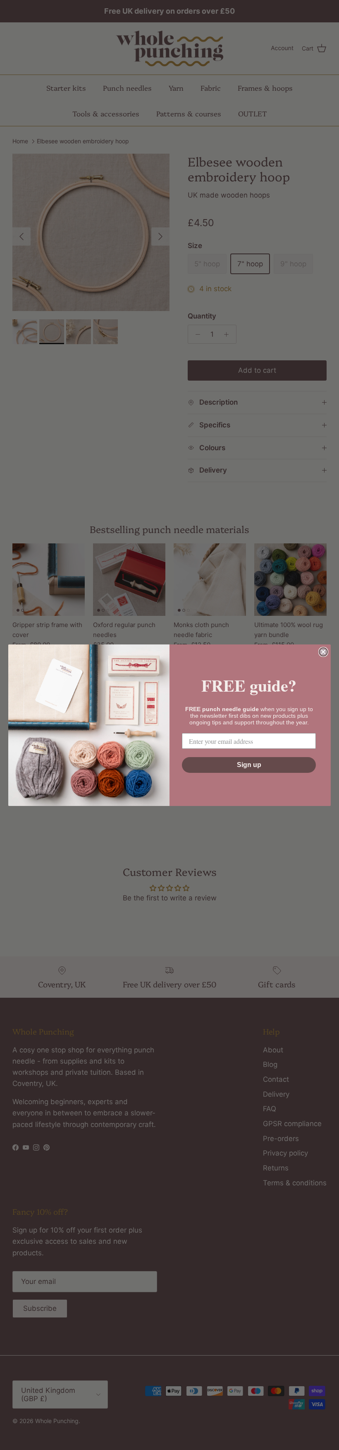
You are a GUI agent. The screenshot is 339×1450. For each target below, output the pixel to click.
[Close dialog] (323, 652)
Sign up (249, 764)
